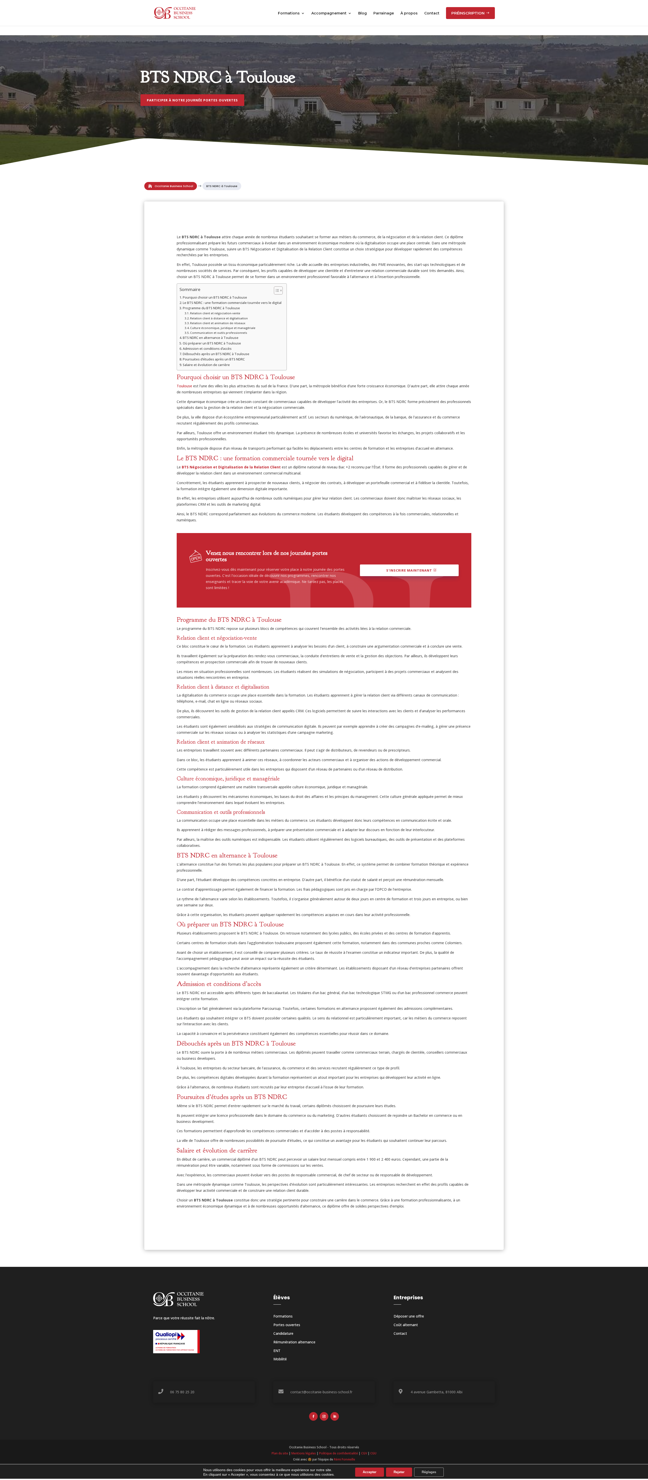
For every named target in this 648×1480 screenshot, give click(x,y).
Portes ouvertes (286, 1324)
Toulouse (184, 385)
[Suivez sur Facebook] (313, 1416)
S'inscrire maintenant (409, 570)
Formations (283, 1316)
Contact (400, 1333)
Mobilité (280, 1359)
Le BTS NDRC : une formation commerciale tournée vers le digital (232, 303)
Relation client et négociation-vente (215, 313)
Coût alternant (406, 1324)
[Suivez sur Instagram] (324, 1416)
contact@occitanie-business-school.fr (321, 1392)
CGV (364, 1453)
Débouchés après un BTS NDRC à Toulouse (216, 354)
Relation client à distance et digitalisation (219, 318)
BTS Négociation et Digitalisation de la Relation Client (231, 467)
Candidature (283, 1333)
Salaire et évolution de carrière (206, 365)
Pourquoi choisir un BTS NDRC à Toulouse (215, 297)
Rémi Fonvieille (344, 1459)
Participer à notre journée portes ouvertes (192, 100)
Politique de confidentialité (338, 1453)
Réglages (429, 1472)
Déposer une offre (409, 1316)
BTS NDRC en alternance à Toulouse (210, 338)
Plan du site (280, 1453)
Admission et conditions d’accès (207, 348)
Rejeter (399, 1472)
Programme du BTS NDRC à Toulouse (211, 308)
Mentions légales (303, 1453)
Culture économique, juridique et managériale (222, 328)
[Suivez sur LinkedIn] (334, 1416)
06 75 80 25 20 (182, 1392)
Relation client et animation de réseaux (217, 323)
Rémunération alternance (294, 1342)
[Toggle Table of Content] (275, 290)
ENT (276, 1350)
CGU (373, 1453)
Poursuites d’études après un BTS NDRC (214, 359)
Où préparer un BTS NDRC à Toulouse (212, 343)
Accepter (369, 1472)
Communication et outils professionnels (218, 333)
